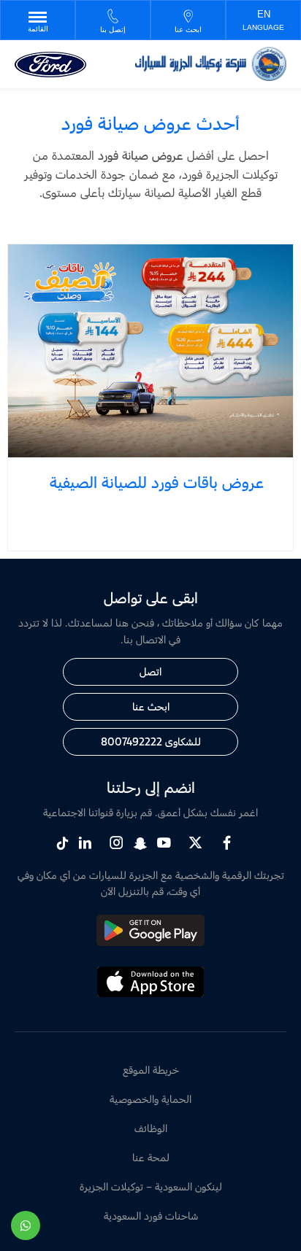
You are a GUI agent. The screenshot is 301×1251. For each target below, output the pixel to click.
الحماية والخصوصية (150, 1099)
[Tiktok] (62, 842)
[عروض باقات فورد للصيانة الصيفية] (150, 351)
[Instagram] (116, 843)
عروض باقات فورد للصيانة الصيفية (157, 482)
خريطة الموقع (151, 1070)
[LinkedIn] (85, 843)
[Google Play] (150, 942)
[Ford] (50, 64)
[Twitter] (195, 843)
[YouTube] (164, 843)
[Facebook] (227, 843)
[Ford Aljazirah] (210, 64)
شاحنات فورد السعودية (151, 1216)
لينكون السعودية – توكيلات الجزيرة (151, 1186)
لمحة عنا (150, 1157)
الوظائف (150, 1128)
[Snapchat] (140, 842)
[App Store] (150, 994)
